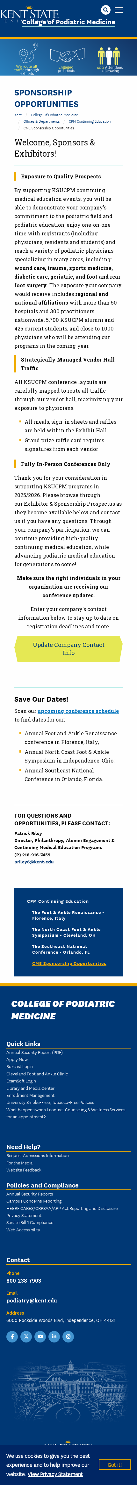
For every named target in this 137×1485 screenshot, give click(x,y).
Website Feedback (23, 1169)
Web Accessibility (23, 1229)
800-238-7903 (23, 1280)
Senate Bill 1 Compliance (29, 1222)
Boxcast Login (19, 1066)
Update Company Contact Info (69, 649)
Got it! (115, 1464)
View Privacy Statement (55, 1474)
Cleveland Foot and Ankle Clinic (37, 1073)
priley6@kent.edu (34, 861)
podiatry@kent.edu (31, 1300)
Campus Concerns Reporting (33, 1200)
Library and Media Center (30, 1087)
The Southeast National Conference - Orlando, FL (61, 949)
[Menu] (119, 10)
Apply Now (17, 1059)
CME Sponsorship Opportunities (69, 963)
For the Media (19, 1162)
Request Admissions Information (37, 1155)
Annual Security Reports (29, 1193)
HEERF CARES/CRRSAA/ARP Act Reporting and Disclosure (62, 1208)
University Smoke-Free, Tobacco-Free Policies (50, 1102)
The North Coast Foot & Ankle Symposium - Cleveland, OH (66, 932)
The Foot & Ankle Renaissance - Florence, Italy (68, 915)
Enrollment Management (30, 1094)
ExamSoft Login (21, 1080)
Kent (18, 114)
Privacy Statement (23, 1215)
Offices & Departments (42, 121)
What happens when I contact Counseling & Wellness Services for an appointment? (65, 1113)
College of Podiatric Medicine (68, 21)
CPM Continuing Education (90, 121)
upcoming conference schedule (78, 710)
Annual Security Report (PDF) (34, 1052)
